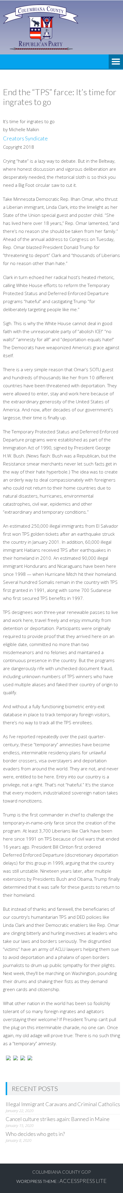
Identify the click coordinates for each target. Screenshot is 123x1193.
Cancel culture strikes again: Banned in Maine (58, 1119)
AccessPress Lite (83, 1181)
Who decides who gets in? (35, 1134)
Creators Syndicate (25, 138)
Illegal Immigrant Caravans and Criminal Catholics (63, 1104)
